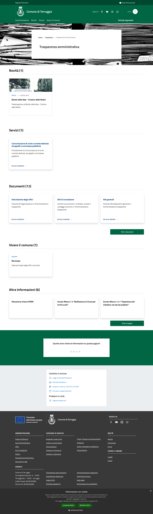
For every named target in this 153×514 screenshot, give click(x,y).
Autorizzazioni (82, 450)
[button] (76, 510)
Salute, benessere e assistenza (88, 446)
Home (40, 37)
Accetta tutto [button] (68, 505)
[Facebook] (101, 11)
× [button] (150, 491)
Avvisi (14, 95)
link (96, 501)
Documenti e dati (21, 461)
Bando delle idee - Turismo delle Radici (29, 99)
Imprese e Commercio (53, 450)
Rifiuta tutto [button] (85, 505)
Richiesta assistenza (53, 484)
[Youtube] (106, 11)
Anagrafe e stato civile (54, 439)
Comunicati (112, 443)
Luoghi (110, 457)
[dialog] (76, 501)
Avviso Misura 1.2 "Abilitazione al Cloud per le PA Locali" (76, 303)
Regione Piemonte (21, 2)
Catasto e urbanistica (53, 454)
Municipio (16, 260)
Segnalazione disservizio (54, 476)
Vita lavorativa (51, 446)
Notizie (110, 439)
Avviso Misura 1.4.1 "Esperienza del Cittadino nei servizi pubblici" (119, 303)
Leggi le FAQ (50, 480)
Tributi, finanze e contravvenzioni (89, 439)
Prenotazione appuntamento (56, 472)
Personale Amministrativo (24, 458)
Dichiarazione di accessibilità (87, 484)
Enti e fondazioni (21, 450)
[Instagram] (111, 11)
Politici (17, 454)
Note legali (81, 480)
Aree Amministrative (22, 443)
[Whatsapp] (117, 11)
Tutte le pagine (127, 323)
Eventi (110, 460)
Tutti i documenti (127, 232)
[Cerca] (135, 11)
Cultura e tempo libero (54, 443)
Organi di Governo (21, 439)
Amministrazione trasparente (87, 472)
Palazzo (14, 256)
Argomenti (49, 37)
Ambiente (80, 443)
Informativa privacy (84, 476)
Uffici (17, 446)
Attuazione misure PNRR (22, 301)
